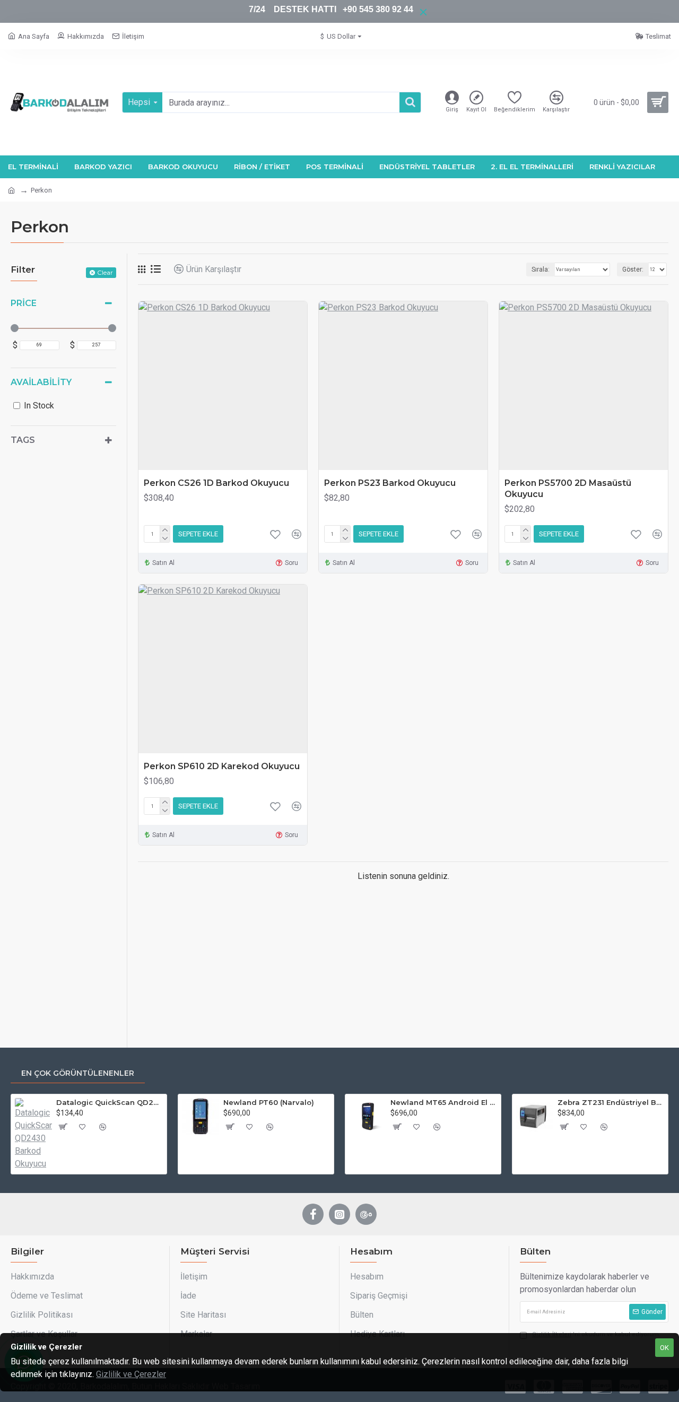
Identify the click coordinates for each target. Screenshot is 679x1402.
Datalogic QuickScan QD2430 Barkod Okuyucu (109, 1102)
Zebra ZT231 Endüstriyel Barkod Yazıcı (611, 1102)
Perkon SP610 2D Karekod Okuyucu (222, 766)
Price (24, 303)
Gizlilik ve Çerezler (131, 1374)
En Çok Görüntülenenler (77, 1073)
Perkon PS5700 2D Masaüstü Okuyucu (567, 488)
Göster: (632, 269)
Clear (105, 272)
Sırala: (541, 269)
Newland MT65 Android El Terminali (443, 1102)
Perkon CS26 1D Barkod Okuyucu (216, 483)
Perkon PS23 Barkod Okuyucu (390, 483)
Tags (23, 440)
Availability (41, 382)
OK (664, 1348)
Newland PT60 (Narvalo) (268, 1102)
